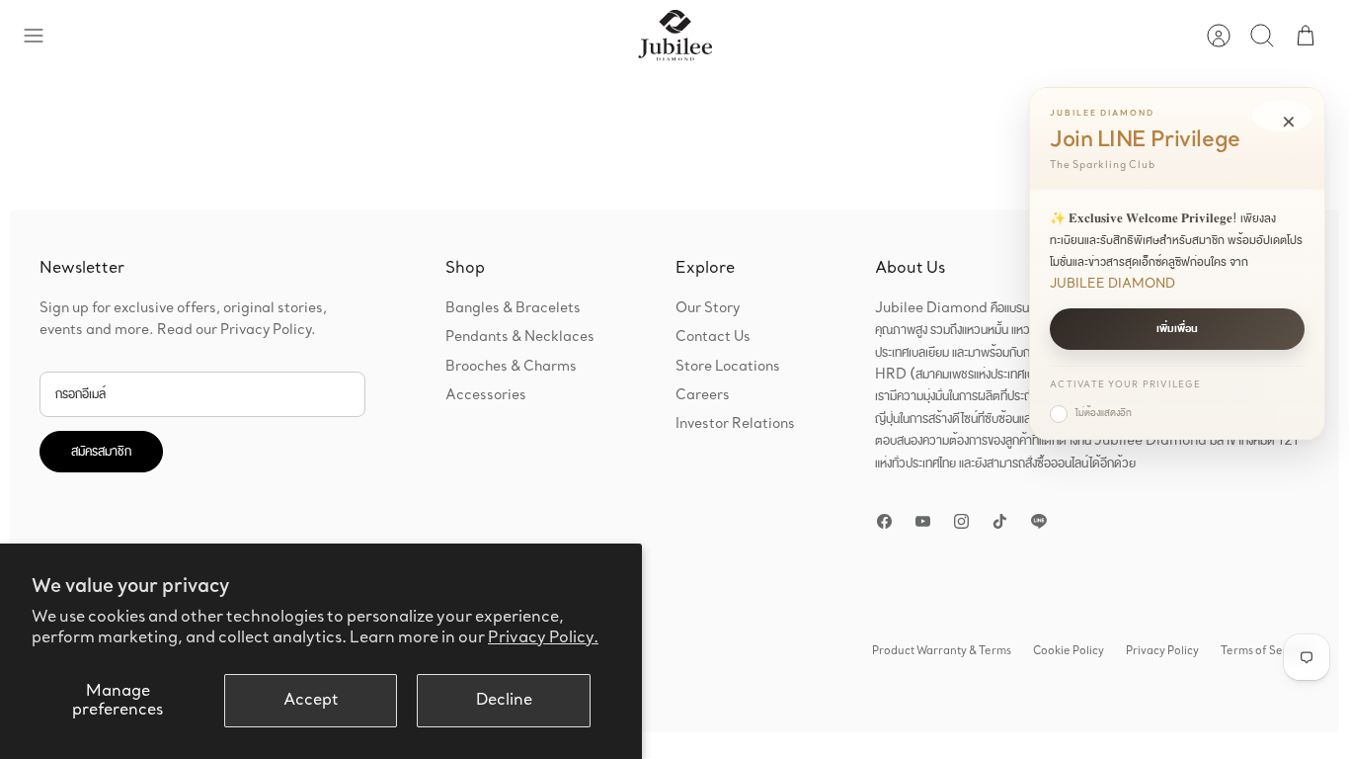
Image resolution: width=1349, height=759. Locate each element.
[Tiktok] (1000, 521)
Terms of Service (1265, 651)
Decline (504, 700)
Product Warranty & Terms (941, 651)
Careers (702, 395)
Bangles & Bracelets (513, 308)
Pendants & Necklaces (520, 337)
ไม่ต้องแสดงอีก (1103, 413)
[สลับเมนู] (43, 35)
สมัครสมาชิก (101, 452)
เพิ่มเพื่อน (1177, 329)
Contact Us (713, 337)
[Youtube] (923, 521)
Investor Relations (735, 424)
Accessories (485, 395)
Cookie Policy (1068, 651)
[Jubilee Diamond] (675, 35)
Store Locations (727, 367)
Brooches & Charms (511, 367)
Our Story (707, 308)
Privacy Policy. (543, 638)
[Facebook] (884, 521)
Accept (311, 700)
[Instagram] (961, 521)
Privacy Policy (1162, 651)
